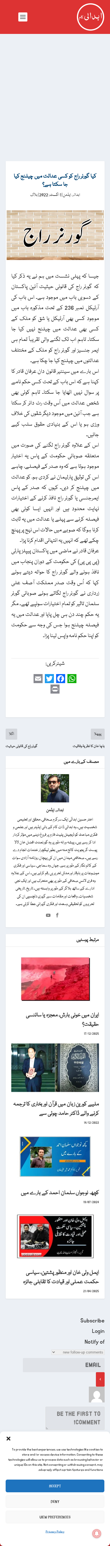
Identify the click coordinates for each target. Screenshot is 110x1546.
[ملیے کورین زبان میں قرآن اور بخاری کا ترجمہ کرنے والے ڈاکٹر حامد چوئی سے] (55, 1067)
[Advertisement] (55, 92)
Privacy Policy (55, 1532)
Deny (55, 1501)
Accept (55, 1486)
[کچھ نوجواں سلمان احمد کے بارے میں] (55, 1156)
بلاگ (34, 195)
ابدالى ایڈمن (71, 195)
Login (98, 1331)
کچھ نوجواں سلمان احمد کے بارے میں (60, 1193)
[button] (8, 1438)
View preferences (55, 1517)
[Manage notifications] (96, 1533)
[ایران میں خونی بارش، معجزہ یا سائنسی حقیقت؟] (55, 978)
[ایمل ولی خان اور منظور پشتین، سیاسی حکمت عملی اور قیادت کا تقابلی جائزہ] (55, 1236)
